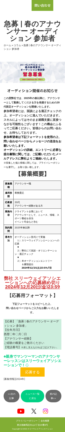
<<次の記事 (11, 396)
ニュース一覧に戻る (32, 396)
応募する (32, 372)
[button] (59, 5)
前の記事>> (53, 396)
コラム (17, 45)
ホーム (7, 45)
